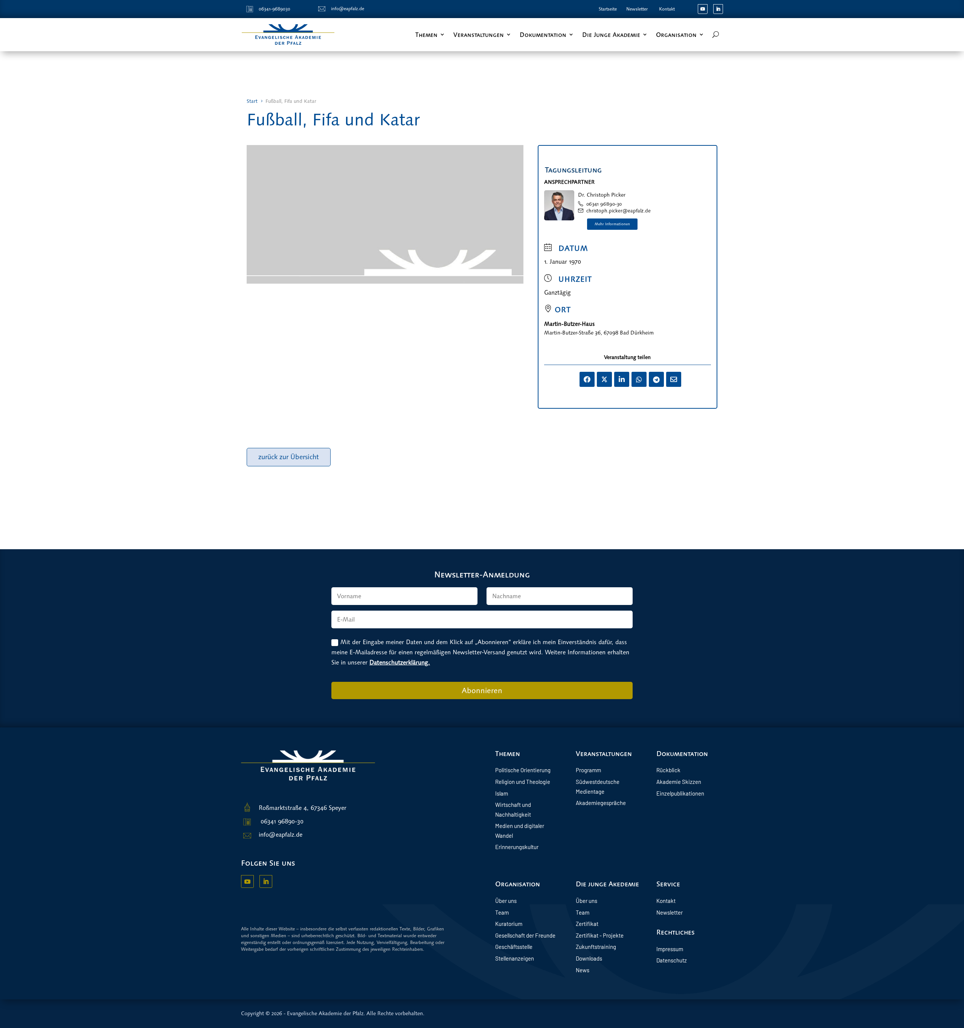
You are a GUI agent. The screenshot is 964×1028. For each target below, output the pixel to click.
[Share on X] (604, 379)
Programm (588, 770)
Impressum (669, 949)
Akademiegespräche (601, 802)
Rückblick (668, 770)
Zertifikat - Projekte (600, 935)
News (582, 970)
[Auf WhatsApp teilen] (639, 379)
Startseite (608, 9)
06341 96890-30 (604, 204)
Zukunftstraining (596, 946)
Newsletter (637, 9)
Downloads (589, 958)
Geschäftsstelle (513, 946)
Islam (501, 793)
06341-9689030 (274, 9)
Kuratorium (508, 923)
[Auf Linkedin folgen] (718, 9)
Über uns (506, 900)
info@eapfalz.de (347, 8)
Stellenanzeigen (514, 958)
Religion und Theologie (522, 781)
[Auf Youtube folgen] (703, 9)
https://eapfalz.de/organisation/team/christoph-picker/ (612, 224)
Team (502, 912)
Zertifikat (587, 923)
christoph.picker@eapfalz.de (618, 210)
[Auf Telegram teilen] (656, 379)
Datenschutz (671, 960)
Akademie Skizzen (678, 781)
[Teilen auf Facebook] (587, 379)
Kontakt (667, 9)
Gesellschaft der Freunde (525, 935)
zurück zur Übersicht (288, 457)
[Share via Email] (673, 379)
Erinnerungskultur (516, 846)
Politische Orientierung (523, 770)
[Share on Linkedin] (621, 379)
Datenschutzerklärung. (399, 662)
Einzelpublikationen (680, 793)
